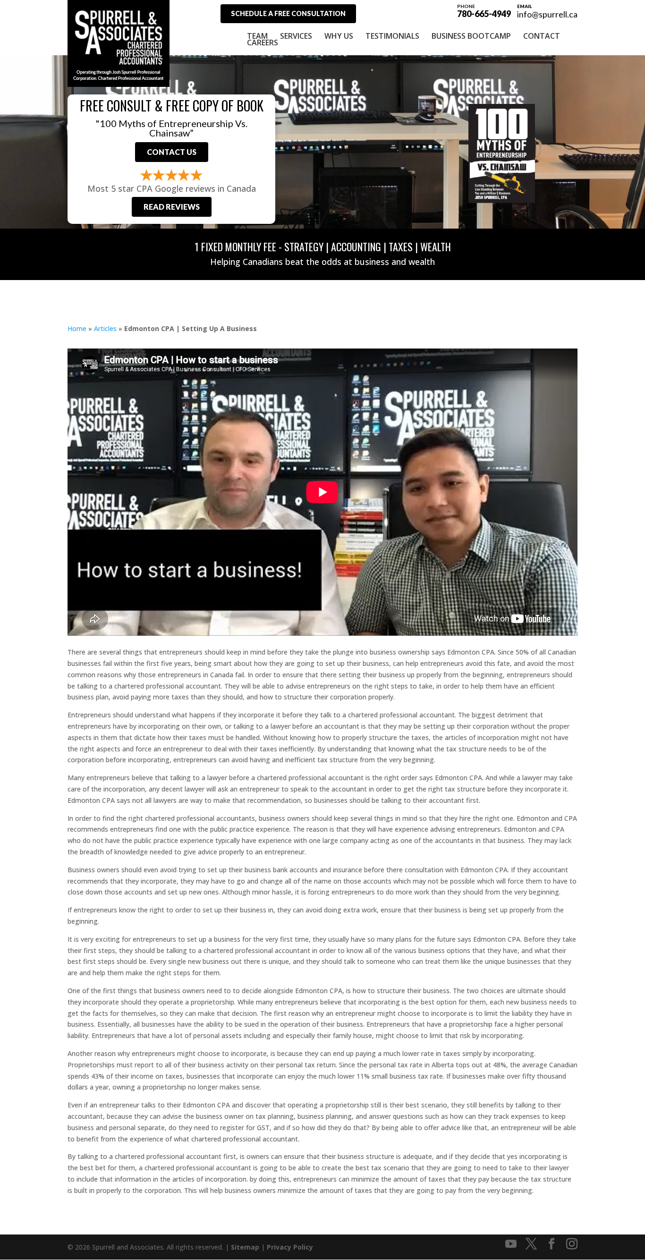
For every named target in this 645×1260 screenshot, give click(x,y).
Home (77, 328)
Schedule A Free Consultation (288, 13)
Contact (541, 36)
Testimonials (392, 36)
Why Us (338, 36)
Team (257, 36)
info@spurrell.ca (547, 14)
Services (296, 36)
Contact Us (171, 151)
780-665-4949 (484, 10)
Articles (105, 328)
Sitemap (245, 1247)
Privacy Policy (290, 1247)
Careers (262, 42)
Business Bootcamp (471, 36)
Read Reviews (172, 206)
